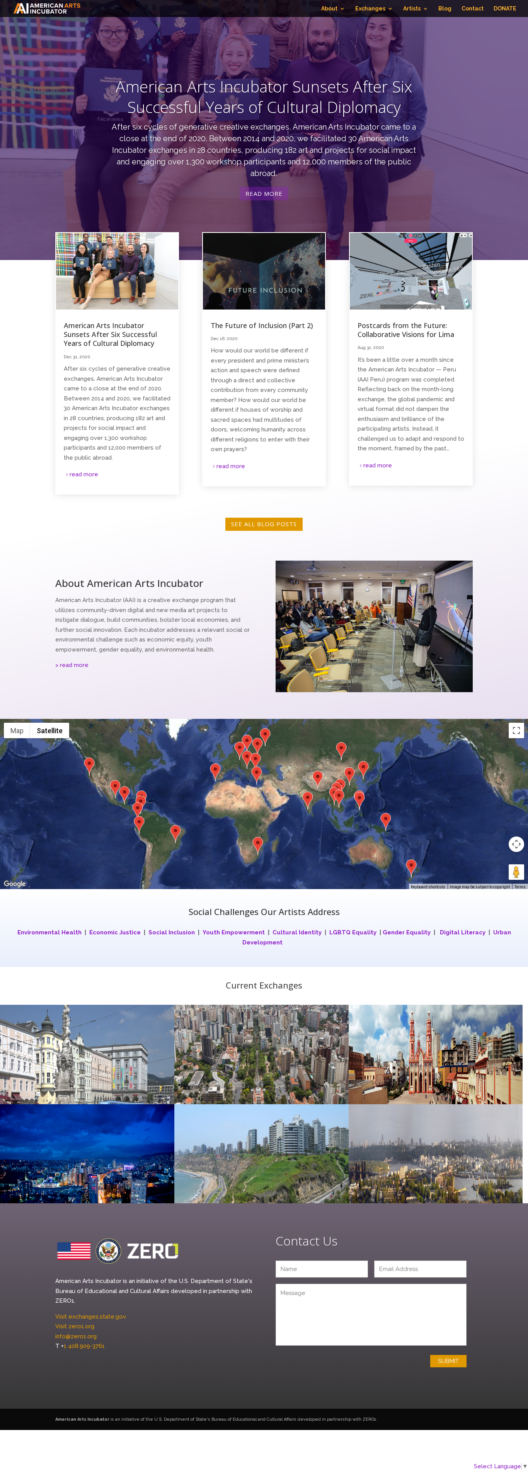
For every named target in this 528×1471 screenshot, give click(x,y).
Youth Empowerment (234, 932)
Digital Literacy (462, 932)
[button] (89, 767)
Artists (412, 9)
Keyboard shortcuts (428, 887)
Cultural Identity (297, 932)
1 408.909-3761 (84, 1346)
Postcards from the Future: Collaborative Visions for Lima (406, 330)
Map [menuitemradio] (17, 731)
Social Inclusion (171, 932)
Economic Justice (115, 932)
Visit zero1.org (74, 1326)
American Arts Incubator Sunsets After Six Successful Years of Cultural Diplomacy (264, 96)
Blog (444, 9)
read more (84, 474)
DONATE (505, 9)
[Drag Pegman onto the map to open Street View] (516, 872)
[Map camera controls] (516, 844)
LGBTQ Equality (352, 932)
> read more (72, 665)
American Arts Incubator (82, 1419)
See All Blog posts (264, 524)
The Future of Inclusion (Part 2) (262, 325)
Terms (520, 887)
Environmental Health (50, 932)
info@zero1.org (76, 1336)
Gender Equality (407, 932)
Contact (473, 9)
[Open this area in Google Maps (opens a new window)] (14, 884)
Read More (264, 193)
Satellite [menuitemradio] (50, 731)
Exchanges (370, 9)
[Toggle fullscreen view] (516, 730)
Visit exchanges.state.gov (90, 1316)
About (329, 9)
